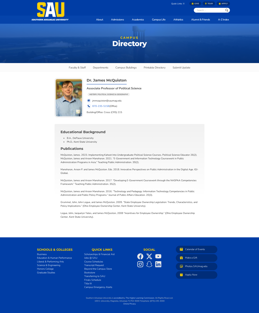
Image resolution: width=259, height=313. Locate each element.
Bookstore (89, 272)
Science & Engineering (48, 265)
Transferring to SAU (94, 276)
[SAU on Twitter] (149, 256)
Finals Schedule (92, 280)
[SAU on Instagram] (140, 264)
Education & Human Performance (54, 258)
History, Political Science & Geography (108, 94)
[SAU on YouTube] (158, 256)
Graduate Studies (46, 272)
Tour (210, 3)
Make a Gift (191, 258)
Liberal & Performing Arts (50, 261)
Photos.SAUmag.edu (196, 266)
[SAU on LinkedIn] (158, 264)
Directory (129, 42)
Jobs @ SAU (90, 258)
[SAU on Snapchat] (149, 264)
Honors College (45, 269)
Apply (224, 3)
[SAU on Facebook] (140, 256)
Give (196, 3)
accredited (118, 298)
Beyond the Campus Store (98, 269)
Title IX (88, 283)
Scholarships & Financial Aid (99, 254)
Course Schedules (93, 261)
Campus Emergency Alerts (98, 287)
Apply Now (191, 275)
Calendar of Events (195, 249)
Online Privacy (129, 303)
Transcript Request (94, 265)
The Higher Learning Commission (140, 298)
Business (42, 254)
